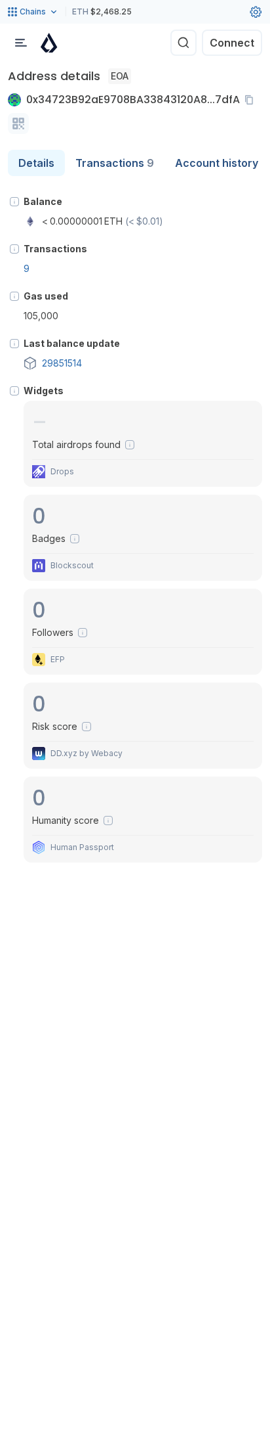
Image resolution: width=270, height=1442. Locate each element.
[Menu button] (21, 43)
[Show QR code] (18, 123)
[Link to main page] (49, 43)
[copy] (251, 99)
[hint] (14, 201)
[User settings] (255, 11)
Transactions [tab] (114, 162)
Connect (232, 42)
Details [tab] (36, 162)
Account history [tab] (216, 162)
